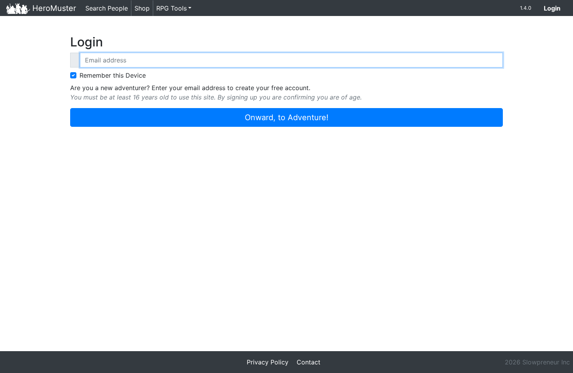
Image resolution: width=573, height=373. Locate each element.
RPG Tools (171, 8)
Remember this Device (113, 75)
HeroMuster (53, 8)
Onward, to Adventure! (287, 117)
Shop (142, 8)
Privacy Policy (267, 362)
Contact (308, 362)
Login (555, 8)
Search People (106, 8)
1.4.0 (525, 8)
